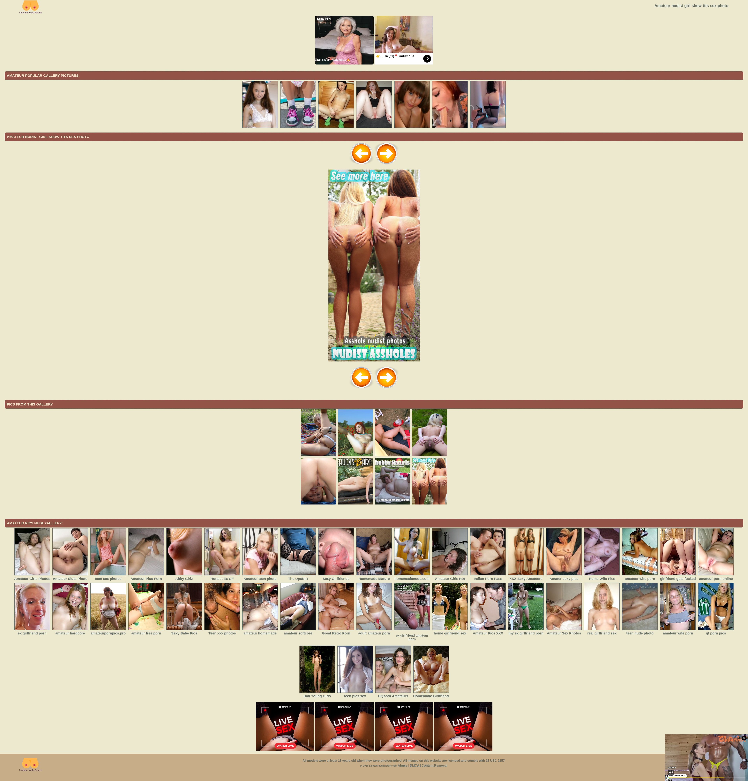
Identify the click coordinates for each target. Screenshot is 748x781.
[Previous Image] (361, 165)
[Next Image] (386, 165)
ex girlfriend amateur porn (412, 637)
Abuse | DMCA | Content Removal (422, 765)
